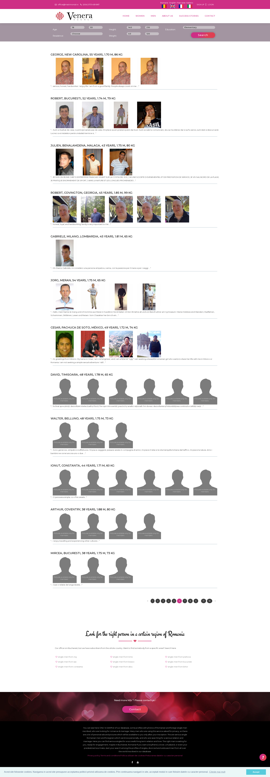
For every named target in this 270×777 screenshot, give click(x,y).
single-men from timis (123, 657)
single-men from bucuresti (180, 662)
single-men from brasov (123, 662)
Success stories (189, 16)
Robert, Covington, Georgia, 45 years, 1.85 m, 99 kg (91, 192)
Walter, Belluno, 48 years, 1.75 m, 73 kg (82, 418)
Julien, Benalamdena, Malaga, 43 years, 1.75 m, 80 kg (93, 145)
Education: (170, 29)
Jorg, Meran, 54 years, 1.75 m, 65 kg (78, 280)
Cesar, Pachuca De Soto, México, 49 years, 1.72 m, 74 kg (94, 327)
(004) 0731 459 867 (90, 4)
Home (125, 16)
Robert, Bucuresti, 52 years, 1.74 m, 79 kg (83, 98)
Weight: (113, 36)
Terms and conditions (110, 755)
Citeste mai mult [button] (217, 772)
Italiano (189, 3)
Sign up (200, 4)
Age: (55, 29)
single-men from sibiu (122, 667)
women (140, 16)
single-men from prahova (179, 657)
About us (167, 16)
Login (211, 4)
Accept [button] (256, 772)
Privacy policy (94, 755)
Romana (164, 3)
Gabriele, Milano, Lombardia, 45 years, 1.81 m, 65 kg (91, 236)
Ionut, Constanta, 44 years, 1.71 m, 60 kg (82, 465)
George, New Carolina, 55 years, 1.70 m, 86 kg (87, 54)
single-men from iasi (67, 662)
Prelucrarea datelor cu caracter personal (164, 755)
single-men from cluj (67, 657)
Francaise (181, 3)
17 (203, 601)
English (172, 3)
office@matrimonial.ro (67, 4)
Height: (112, 29)
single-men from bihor (178, 667)
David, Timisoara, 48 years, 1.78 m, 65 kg (82, 374)
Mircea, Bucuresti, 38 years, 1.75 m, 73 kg (83, 553)
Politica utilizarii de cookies (132, 755)
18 (210, 601)
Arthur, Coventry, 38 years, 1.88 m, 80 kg (83, 509)
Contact (209, 16)
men (153, 16)
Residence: (58, 36)
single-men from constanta (70, 667)
